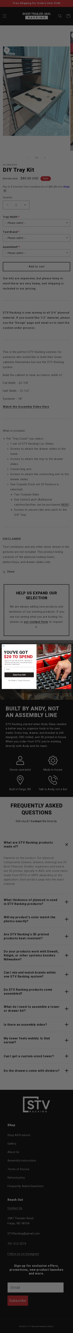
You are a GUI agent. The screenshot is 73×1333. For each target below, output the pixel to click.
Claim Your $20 (19, 675)
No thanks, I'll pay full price (19, 680)
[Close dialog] (3, 646)
